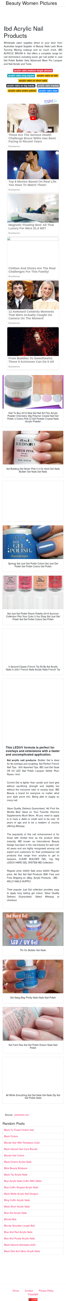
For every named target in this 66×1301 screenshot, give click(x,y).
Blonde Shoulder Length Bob (19, 1225)
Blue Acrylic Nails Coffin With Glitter (23, 1181)
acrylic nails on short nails (33, 80)
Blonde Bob (10, 1219)
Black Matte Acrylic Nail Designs (21, 1193)
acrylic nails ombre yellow (22, 90)
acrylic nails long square (21, 75)
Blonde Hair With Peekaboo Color (22, 1142)
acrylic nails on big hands (20, 85)
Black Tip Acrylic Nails (15, 1174)
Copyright (33, 1294)
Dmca (16, 1290)
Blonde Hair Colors (14, 1155)
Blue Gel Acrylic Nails (15, 1212)
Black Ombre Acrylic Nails (17, 1161)
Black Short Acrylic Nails (17, 1206)
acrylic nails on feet (47, 75)
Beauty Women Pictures (31, 3)
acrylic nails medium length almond (33, 70)
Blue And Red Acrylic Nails (18, 1232)
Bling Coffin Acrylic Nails (17, 1200)
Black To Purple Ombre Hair (19, 1130)
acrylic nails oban (48, 90)
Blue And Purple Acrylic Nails (19, 1238)
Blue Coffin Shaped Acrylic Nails (21, 1187)
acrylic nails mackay (48, 85)
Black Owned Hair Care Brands (20, 1149)
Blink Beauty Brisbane (15, 1168)
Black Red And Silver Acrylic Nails (22, 1251)
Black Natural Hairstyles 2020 (20, 1244)
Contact (29, 1290)
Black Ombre (11, 1136)
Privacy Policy (46, 1290)
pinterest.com (22, 1114)
